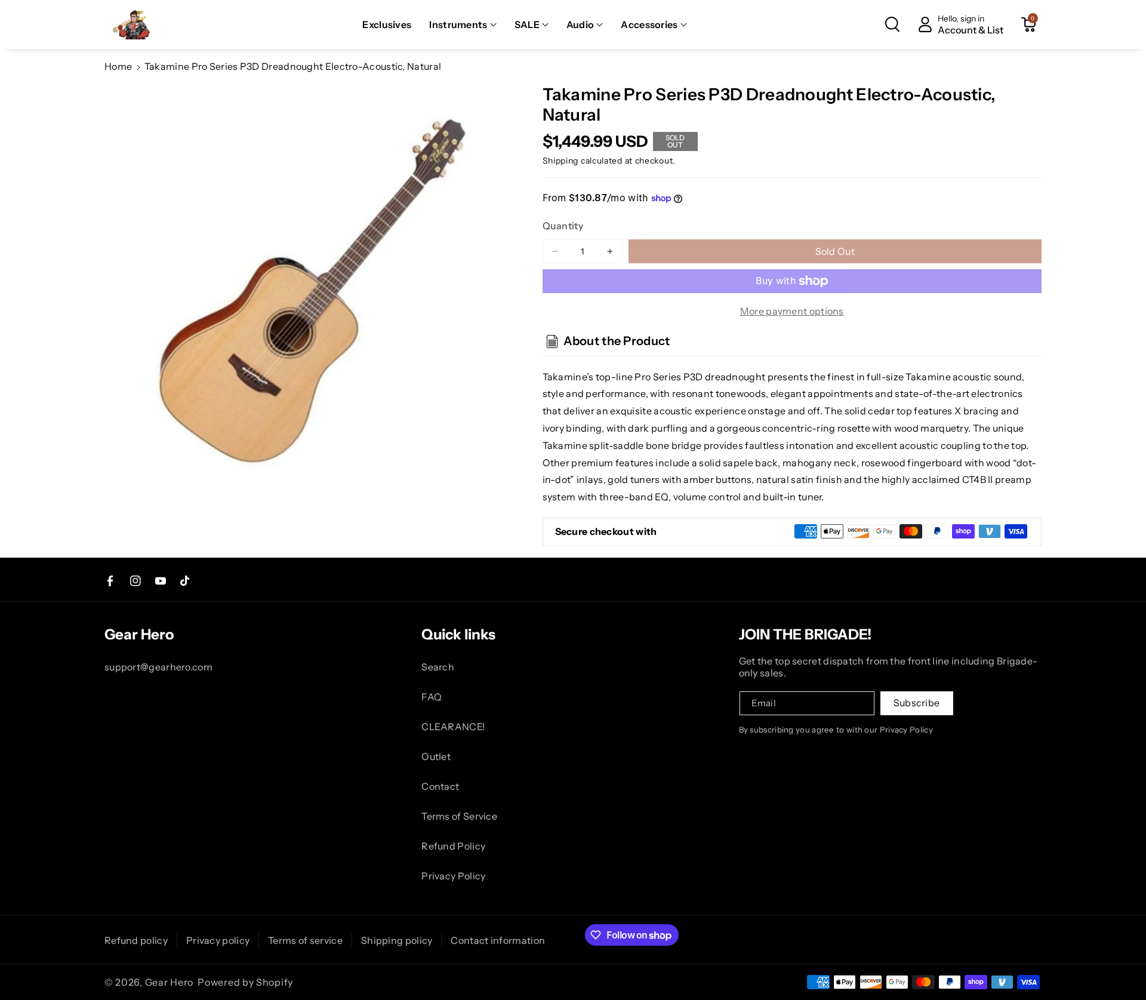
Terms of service (305, 940)
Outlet (436, 756)
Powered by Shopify (245, 982)
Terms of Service (459, 816)
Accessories (649, 24)
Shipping (561, 160)
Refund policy (136, 940)
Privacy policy (217, 940)
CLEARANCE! (453, 727)
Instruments (458, 24)
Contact (440, 786)
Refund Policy (453, 846)
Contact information (498, 940)
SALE (527, 24)
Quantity (563, 226)
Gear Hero (169, 982)
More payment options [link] (792, 311)
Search (437, 667)
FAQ (431, 697)
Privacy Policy (453, 876)
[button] (462, 25)
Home (118, 66)
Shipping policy (397, 940)
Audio (580, 24)
